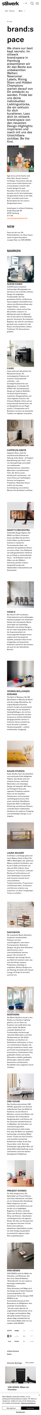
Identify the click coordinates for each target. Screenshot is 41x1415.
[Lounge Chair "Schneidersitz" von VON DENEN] (20, 1374)
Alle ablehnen (11, 1408)
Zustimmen (30, 1408)
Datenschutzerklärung (28, 1403)
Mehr (21, 11)
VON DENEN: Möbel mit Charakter (18, 1388)
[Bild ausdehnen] (9, 1330)
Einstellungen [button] (20, 1412)
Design (9, 1354)
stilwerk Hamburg (13, 1351)
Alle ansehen (29, 1363)
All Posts (10, 11)
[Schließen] (38, 1396)
